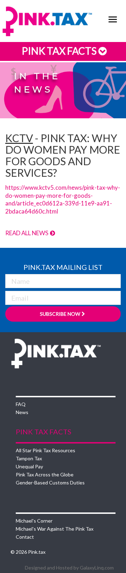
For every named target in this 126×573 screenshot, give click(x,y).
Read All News (27, 233)
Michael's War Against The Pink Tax (54, 529)
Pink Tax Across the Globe (45, 474)
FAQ (21, 404)
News (22, 412)
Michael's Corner (34, 521)
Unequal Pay (29, 466)
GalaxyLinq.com (97, 568)
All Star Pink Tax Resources (45, 450)
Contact (25, 537)
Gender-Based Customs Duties (50, 482)
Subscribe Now (60, 314)
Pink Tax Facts (60, 51)
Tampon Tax (29, 458)
